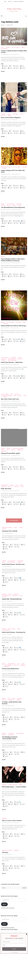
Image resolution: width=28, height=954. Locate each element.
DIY (17, 485)
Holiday (18, 322)
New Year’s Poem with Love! (10, 399)
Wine (22, 486)
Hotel (14, 205)
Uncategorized (12, 360)
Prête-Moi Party (6, 489)
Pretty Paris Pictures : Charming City (13, 632)
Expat (15, 527)
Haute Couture (13, 784)
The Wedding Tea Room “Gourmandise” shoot (9, 738)
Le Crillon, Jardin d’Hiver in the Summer (11, 703)
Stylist (3, 115)
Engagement (11, 663)
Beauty (4, 663)
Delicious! (19, 203)
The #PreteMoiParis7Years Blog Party (13, 207)
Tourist (3, 360)
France (9, 448)
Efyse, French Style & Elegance (10, 117)
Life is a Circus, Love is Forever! (12, 820)
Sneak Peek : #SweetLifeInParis (12, 599)
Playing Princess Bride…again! (10, 453)
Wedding (3, 451)
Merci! (4, 904)
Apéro (3, 698)
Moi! (5, 1)
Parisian (5, 323)
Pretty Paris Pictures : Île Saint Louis (13, 564)
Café (2, 47)
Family (23, 47)
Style (21, 114)
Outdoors (13, 357)
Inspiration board (6, 395)
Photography (12, 358)
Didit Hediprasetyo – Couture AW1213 (14, 787)
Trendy (9, 115)
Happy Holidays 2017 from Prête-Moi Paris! (13, 171)
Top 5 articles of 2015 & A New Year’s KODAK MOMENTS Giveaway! (13, 260)
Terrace (19, 562)
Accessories (4, 485)
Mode (9, 114)
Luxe (15, 395)
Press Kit (10, 1)
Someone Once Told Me (9, 531)
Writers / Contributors (19, 1)
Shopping (15, 114)
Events (3, 205)
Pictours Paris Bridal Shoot (10, 669)
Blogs (2, 203)
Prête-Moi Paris (14, 9)
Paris (4, 168)
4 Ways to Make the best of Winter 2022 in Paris (14, 51)
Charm (7, 47)
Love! (2, 449)
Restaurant (4, 48)
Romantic (20, 449)
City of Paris (15, 47)
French (4, 733)
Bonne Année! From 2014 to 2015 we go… (14, 326)
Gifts (8, 205)
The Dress (5, 852)
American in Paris (6, 167)
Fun (12, 394)
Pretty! (20, 358)
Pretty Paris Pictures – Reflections (12, 362)
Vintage (17, 486)
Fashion (3, 114)
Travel (4, 528)
